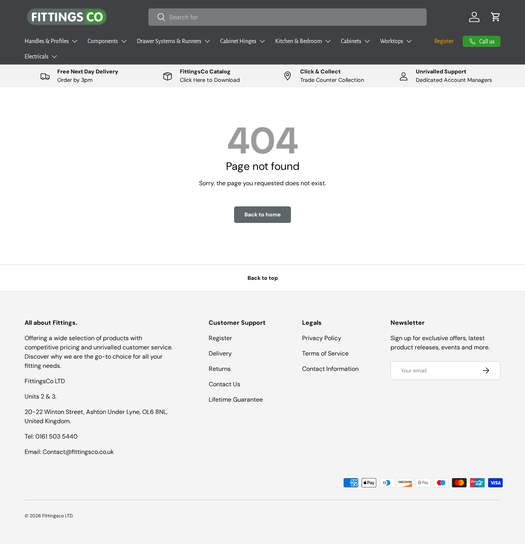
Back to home (262, 214)
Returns (220, 369)
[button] (495, 16)
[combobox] (287, 17)
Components (103, 41)
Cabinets (351, 41)
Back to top (263, 277)
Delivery (220, 353)
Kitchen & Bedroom (298, 41)
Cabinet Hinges (238, 41)
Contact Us (224, 384)
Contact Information (330, 369)
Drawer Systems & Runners (169, 41)
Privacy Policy (321, 338)
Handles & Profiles (47, 41)
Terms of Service (325, 353)
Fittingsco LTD (57, 516)
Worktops (391, 41)
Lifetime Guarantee (236, 399)
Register (444, 41)
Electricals (36, 56)
